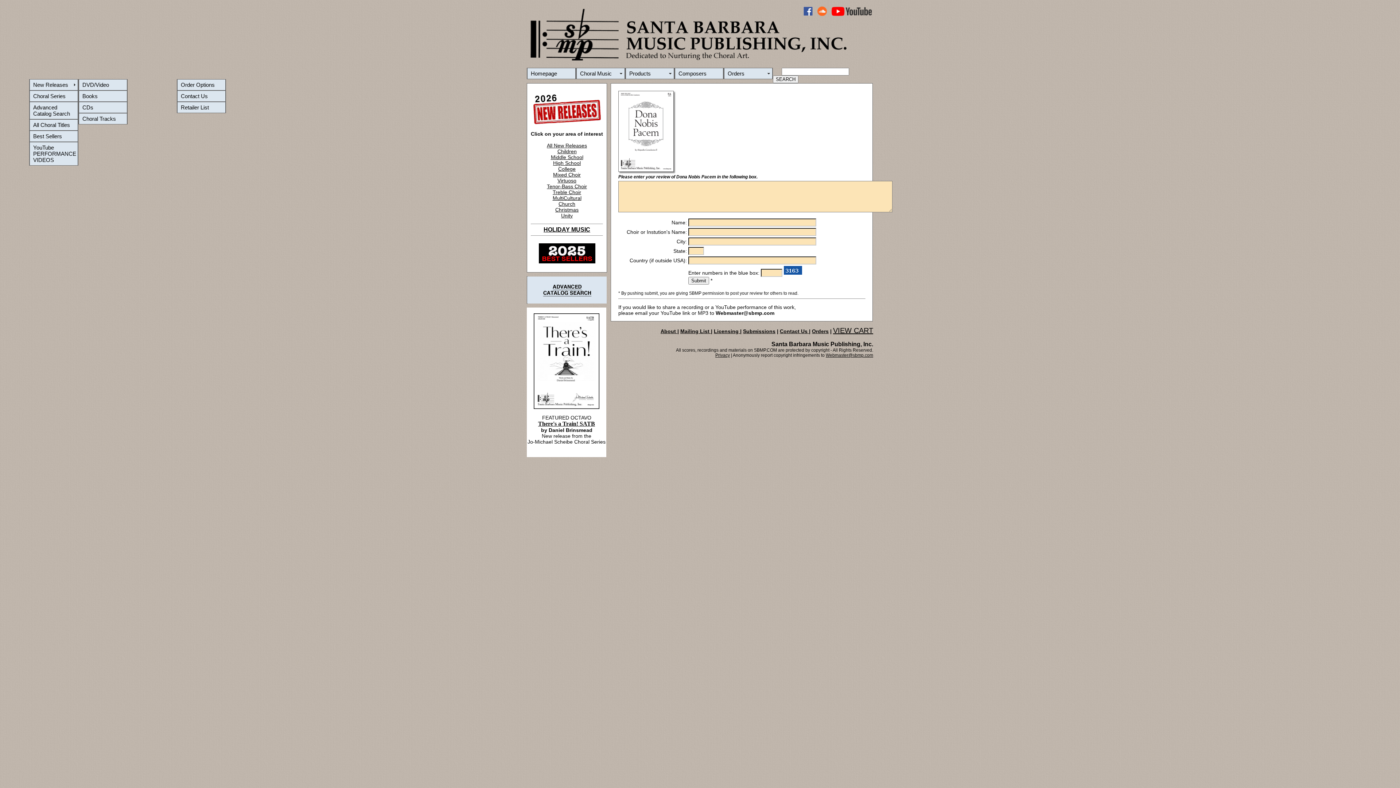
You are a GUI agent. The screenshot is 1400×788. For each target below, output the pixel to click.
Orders (736, 73)
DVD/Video (95, 85)
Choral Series (49, 96)
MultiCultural (567, 198)
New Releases (50, 85)
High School (567, 163)
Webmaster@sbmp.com (849, 355)
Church (567, 204)
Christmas (567, 210)
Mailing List (695, 331)
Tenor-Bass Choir (567, 186)
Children (567, 151)
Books (90, 96)
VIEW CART (853, 331)
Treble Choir (567, 192)
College (567, 169)
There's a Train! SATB (566, 424)
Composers (692, 73)
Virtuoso (566, 181)
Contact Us (194, 96)
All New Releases (567, 145)
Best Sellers (47, 136)
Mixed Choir (567, 175)
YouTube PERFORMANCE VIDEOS (54, 153)
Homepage (544, 73)
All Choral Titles (51, 125)
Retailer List (195, 107)
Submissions (759, 331)
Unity (567, 216)
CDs (87, 107)
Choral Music (596, 73)
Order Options (198, 85)
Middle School (567, 157)
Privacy (722, 355)
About (669, 331)
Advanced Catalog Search (51, 110)
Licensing (727, 331)
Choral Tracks (99, 119)
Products (640, 73)
